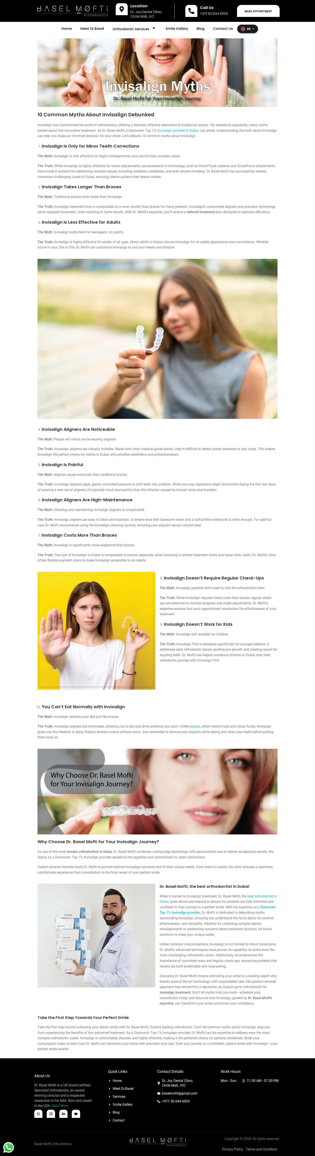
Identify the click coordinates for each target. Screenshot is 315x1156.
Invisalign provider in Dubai (177, 131)
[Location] (122, 9)
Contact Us (223, 28)
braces (195, 726)
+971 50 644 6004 (214, 13)
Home (67, 28)
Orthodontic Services (130, 29)
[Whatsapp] (38, 1114)
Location (139, 6)
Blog (200, 28)
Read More (60, 1106)
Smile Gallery (177, 28)
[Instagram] (51, 1114)
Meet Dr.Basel (92, 28)
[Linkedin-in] (63, 1114)
